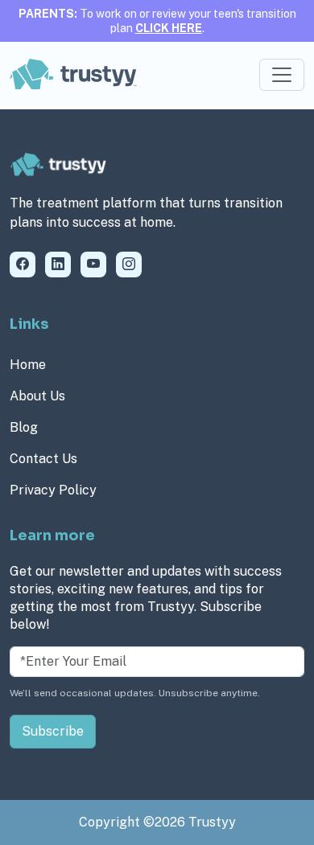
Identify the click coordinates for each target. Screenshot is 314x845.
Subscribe (53, 731)
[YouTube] (93, 264)
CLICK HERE (168, 28)
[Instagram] (129, 264)
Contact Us (43, 458)
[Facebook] (22, 264)
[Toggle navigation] (281, 75)
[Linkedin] (58, 264)
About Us (37, 396)
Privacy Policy (53, 490)
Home (28, 364)
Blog (24, 427)
